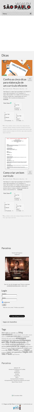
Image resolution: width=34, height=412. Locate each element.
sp (2, 350)
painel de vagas (29, 129)
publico (30, 348)
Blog (20, 88)
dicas (21, 125)
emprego (13, 338)
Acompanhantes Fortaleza (17, 378)
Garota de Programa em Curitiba (17, 369)
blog (7, 125)
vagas (6, 217)
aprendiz (13, 332)
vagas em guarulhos (14, 352)
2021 (10, 332)
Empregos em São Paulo (25, 127)
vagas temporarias (16, 354)
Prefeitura (30, 346)
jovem (25, 344)
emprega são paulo (25, 125)
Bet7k (17, 377)
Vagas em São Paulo (7, 132)
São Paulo (13, 350)
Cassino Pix (17, 375)
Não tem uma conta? (8, 307)
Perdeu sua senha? (19, 307)
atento (17, 332)
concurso (19, 334)
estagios (3, 344)
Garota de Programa (17, 252)
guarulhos (15, 129)
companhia (15, 334)
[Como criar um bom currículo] (17, 153)
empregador (5, 127)
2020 (6, 332)
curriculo (14, 125)
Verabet (17, 374)
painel (24, 129)
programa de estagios (22, 348)
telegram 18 (17, 367)
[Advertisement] (17, 33)
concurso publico (25, 334)
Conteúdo (5, 99)
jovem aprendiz (20, 129)
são (6, 350)
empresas (4, 129)
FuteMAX (17, 371)
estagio (27, 342)
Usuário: (4, 293)
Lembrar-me (6, 302)
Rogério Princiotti (9, 88)
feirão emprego (9, 129)
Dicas (23, 88)
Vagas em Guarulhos (10, 322)
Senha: (4, 298)
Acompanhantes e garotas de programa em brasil (17, 380)
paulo (27, 346)
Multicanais (17, 372)
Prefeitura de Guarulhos (6, 348)
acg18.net (17, 254)
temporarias (21, 350)
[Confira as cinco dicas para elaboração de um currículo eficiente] (17, 67)
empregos (9, 127)
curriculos (18, 125)
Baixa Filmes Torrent (17, 382)
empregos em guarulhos (16, 127)
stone (4, 350)
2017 (5, 125)
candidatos (10, 125)
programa (13, 348)
